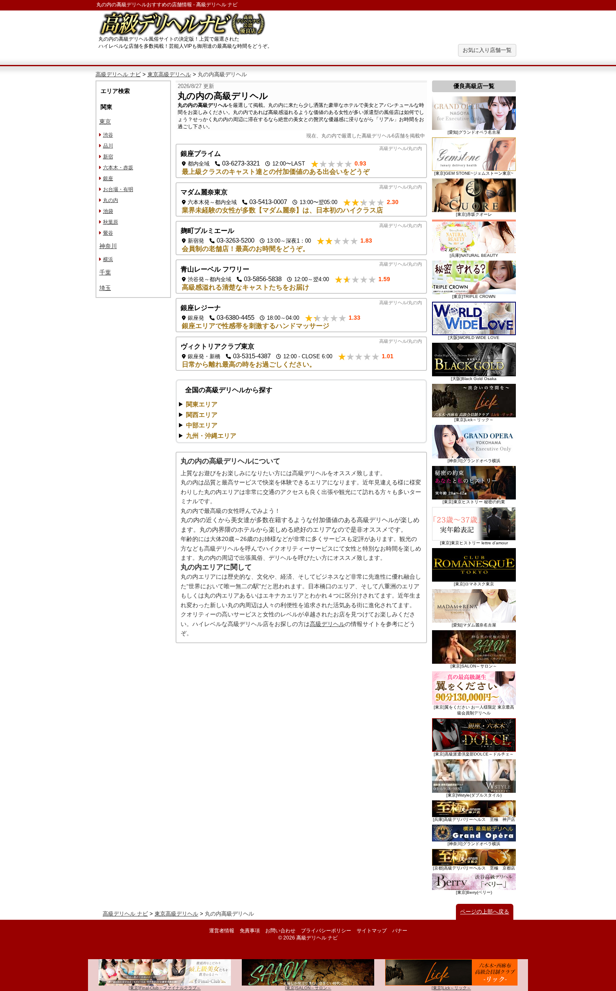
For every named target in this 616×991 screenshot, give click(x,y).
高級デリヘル (327, 624)
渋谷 (108, 135)
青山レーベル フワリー (215, 269)
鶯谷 (108, 233)
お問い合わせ (280, 931)
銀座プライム (201, 153)
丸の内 (110, 200)
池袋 (108, 211)
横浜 (108, 259)
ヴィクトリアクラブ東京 (217, 346)
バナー (399, 931)
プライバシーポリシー (326, 931)
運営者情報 (221, 931)
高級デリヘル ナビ (118, 74)
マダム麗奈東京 (204, 192)
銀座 (108, 178)
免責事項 (250, 931)
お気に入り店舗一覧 (487, 50)
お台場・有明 (118, 189)
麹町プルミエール (207, 230)
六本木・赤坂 (118, 168)
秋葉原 (110, 222)
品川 (108, 146)
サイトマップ (372, 931)
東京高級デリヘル (169, 74)
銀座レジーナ (201, 307)
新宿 (108, 157)
